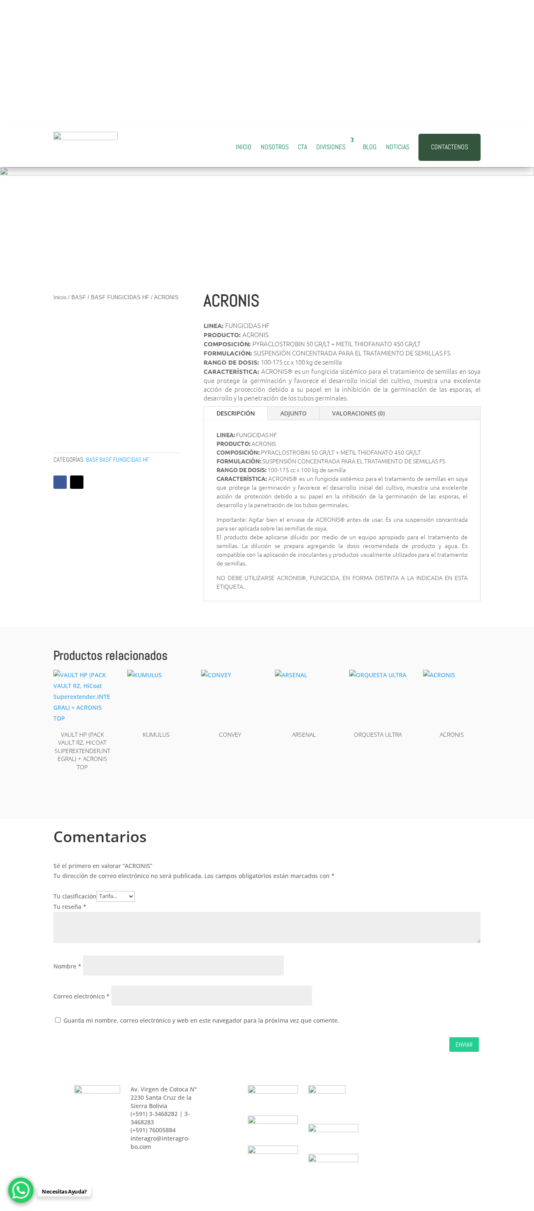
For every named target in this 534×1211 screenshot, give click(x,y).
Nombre (67, 966)
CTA (302, 147)
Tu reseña (69, 907)
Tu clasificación (74, 896)
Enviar (464, 1044)
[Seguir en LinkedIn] (440, 50)
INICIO (244, 147)
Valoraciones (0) (358, 413)
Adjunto (293, 413)
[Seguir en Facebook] (424, 50)
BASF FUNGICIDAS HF (120, 297)
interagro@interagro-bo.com (148, 36)
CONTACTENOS (449, 147)
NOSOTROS (275, 147)
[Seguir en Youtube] (474, 50)
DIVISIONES (330, 147)
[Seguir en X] (76, 482)
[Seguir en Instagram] (457, 50)
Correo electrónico (81, 996)
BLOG (370, 147)
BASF (78, 297)
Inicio (59, 297)
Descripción (236, 413)
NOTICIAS (397, 147)
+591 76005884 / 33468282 (143, 61)
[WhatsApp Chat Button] (20, 1190)
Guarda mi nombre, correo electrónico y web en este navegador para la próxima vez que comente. (201, 1020)
